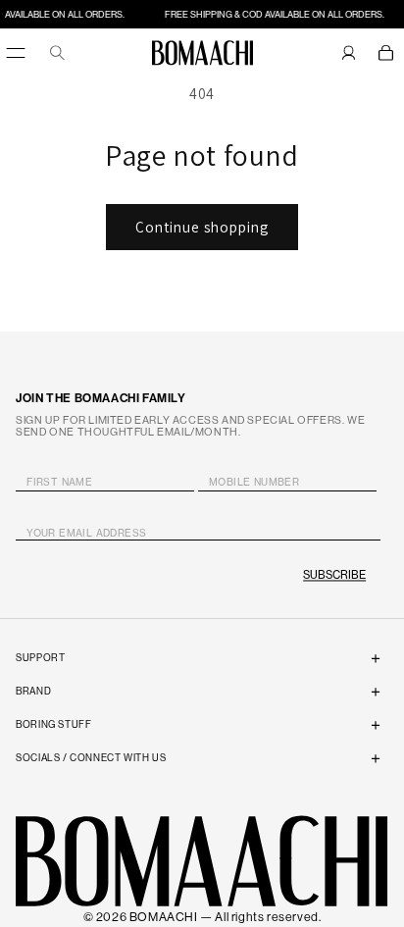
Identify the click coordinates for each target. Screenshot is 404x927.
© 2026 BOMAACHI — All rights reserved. (202, 917)
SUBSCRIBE (334, 575)
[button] (386, 52)
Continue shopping (202, 227)
